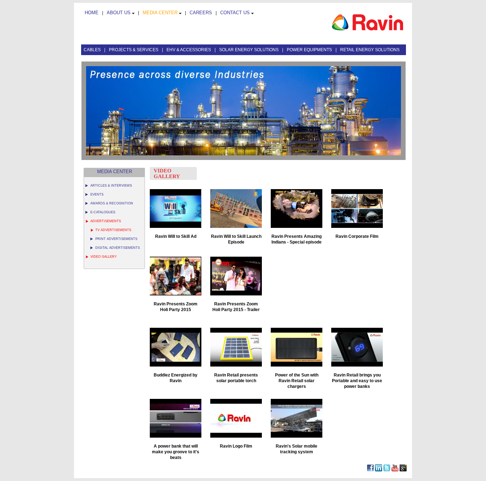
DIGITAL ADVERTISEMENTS (117, 248)
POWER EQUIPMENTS (310, 49)
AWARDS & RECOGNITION (111, 203)
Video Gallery (103, 256)
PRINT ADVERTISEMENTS (116, 239)
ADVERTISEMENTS (105, 221)
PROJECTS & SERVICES (134, 49)
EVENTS (97, 194)
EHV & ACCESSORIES (189, 49)
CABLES (93, 49)
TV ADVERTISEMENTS (113, 230)
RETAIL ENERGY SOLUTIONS (370, 49)
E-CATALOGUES (102, 212)
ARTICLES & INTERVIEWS (111, 185)
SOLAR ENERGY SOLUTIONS (249, 49)
